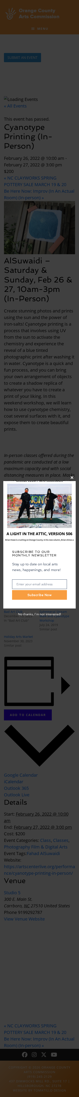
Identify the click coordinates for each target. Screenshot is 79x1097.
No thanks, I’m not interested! (39, 614)
